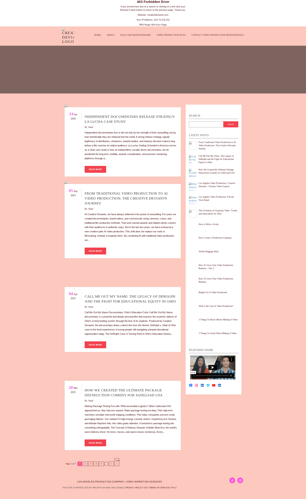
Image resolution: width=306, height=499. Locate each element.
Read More (95, 169)
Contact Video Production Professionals (218, 35)
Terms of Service (159, 488)
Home (97, 35)
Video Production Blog (171, 35)
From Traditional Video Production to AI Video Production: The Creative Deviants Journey (126, 198)
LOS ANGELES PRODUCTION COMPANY (100, 481)
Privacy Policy (134, 488)
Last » (117, 462)
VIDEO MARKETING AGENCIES (144, 481)
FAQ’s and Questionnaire (135, 35)
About (111, 35)
